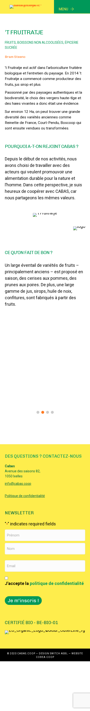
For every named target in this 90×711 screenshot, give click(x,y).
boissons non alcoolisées (40, 42)
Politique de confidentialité (25, 496)
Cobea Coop (45, 657)
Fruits (10, 42)
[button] (37, 412)
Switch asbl (59, 653)
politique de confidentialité (57, 583)
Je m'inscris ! (23, 600)
